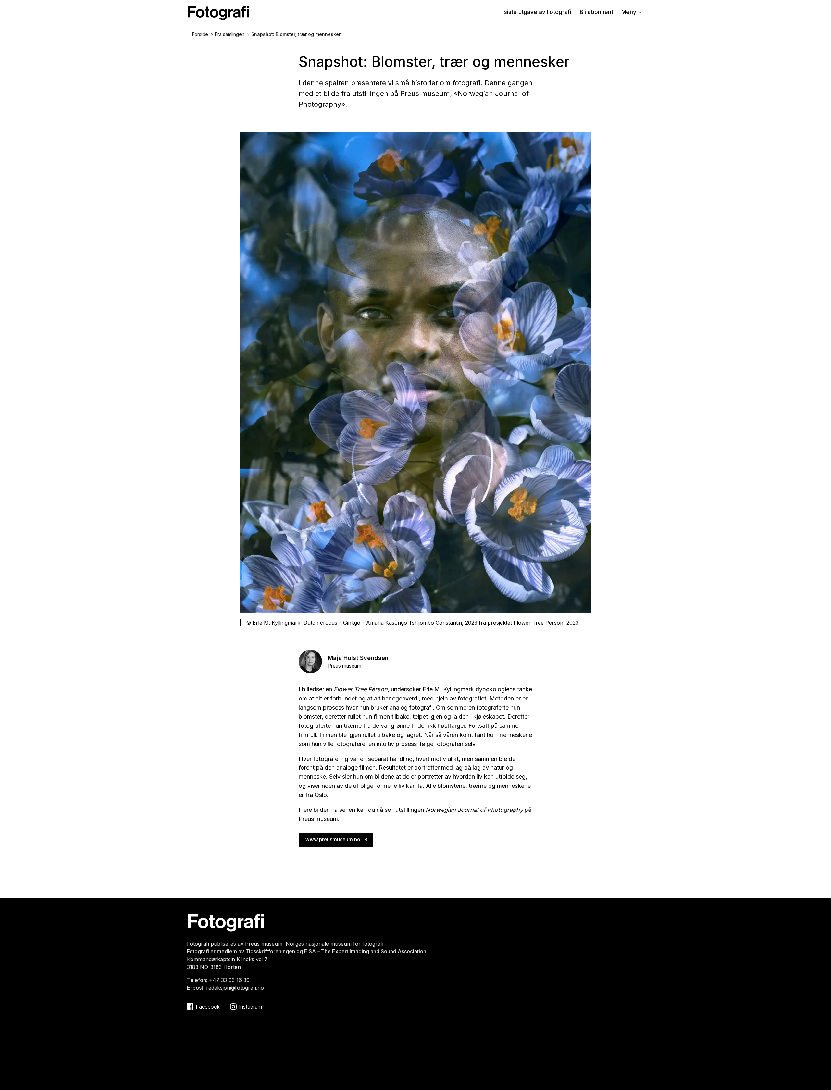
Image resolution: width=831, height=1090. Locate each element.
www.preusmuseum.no (332, 839)
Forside (200, 34)
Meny (628, 12)
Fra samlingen (229, 34)
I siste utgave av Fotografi (536, 12)
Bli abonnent (596, 12)
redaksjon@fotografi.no (235, 988)
